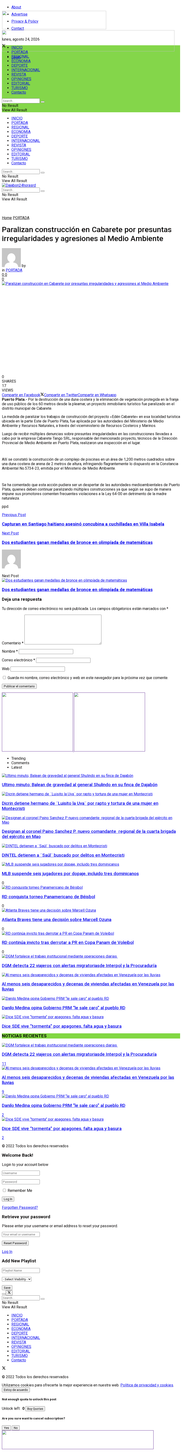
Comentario (12, 643)
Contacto (18, 92)
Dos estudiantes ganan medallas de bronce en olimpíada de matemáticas (77, 589)
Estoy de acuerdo (16, 1390)
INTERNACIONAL (25, 70)
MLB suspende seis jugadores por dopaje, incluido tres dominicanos (70, 873)
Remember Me (20, 1190)
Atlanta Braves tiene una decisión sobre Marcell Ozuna (56, 919)
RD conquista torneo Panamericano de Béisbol (48, 896)
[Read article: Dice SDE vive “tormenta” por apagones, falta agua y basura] (91, 1119)
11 (4, 1063)
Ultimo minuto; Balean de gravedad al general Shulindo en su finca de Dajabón (79, 784)
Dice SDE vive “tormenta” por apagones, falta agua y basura (62, 1026)
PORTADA (19, 52)
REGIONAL (20, 56)
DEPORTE (19, 65)
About (16, 7)
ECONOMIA (21, 61)
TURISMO (19, 88)
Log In (7, 1251)
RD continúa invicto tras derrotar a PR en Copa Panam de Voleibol (68, 942)
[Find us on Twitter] (4, 1368)
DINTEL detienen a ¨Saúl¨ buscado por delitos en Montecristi (63, 855)
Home (7, 218)
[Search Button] (43, 102)
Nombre (10, 651)
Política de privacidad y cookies (146, 1385)
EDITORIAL (20, 83)
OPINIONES (21, 79)
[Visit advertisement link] (88, 50)
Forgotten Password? (20, 1207)
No (16, 1428)
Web (5, 669)
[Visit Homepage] (54, 28)
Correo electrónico (18, 660)
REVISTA (18, 74)
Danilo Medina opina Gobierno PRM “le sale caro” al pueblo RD (63, 1007)
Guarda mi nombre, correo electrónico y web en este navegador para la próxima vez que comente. (88, 678)
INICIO (17, 47)
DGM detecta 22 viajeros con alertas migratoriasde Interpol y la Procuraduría (79, 965)
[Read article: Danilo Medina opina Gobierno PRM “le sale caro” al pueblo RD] (91, 1096)
